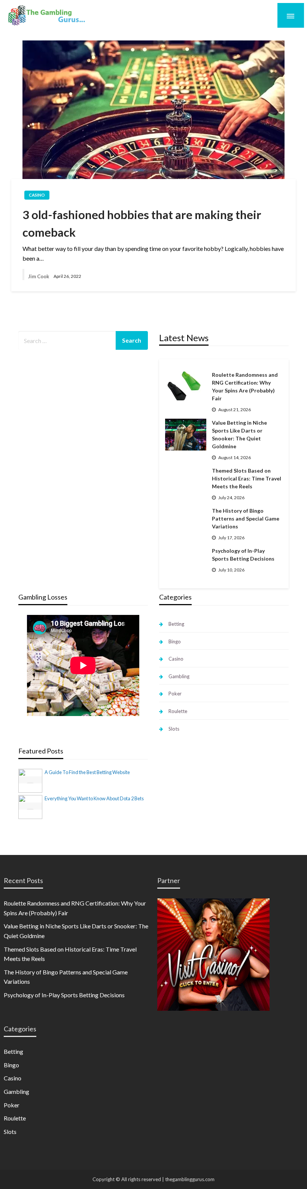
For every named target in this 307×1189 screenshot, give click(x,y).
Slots (173, 729)
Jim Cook (38, 276)
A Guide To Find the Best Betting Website (87, 772)
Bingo (174, 641)
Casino (37, 194)
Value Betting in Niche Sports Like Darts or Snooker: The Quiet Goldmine (239, 434)
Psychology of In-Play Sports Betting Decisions (243, 555)
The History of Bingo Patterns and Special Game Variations (245, 518)
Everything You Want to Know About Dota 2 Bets (94, 798)
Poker (175, 694)
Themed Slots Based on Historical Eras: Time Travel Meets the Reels (246, 478)
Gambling (178, 676)
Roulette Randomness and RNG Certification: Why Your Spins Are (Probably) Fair (245, 386)
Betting (176, 624)
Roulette (177, 711)
